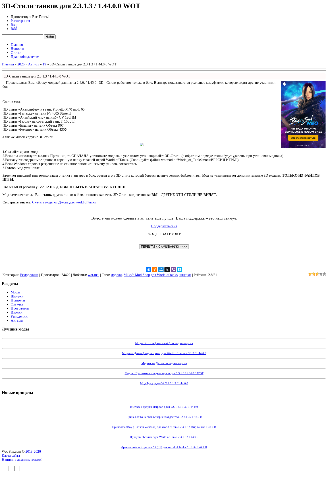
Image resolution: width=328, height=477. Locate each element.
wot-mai (93, 275)
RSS (14, 29)
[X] (167, 269)
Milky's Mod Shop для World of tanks (151, 275)
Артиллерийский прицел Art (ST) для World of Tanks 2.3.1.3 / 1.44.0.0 (164, 447)
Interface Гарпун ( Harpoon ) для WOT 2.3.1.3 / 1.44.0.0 (164, 406)
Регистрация (20, 21)
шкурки (185, 275)
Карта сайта (11, 455)
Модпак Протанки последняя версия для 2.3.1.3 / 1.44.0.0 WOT (164, 373)
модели (116, 275)
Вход (14, 25)
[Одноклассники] (154, 269)
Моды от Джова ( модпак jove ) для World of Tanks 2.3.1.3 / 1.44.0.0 (164, 353)
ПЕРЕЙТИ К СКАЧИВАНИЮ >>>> (164, 246)
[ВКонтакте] (148, 269)
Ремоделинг (29, 275)
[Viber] (173, 269)
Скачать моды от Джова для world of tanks (64, 202)
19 (44, 64)
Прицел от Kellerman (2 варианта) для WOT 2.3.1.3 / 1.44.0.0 (164, 416)
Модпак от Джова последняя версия (164, 363)
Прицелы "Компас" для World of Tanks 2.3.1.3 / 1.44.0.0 (164, 437)
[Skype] (179, 269)
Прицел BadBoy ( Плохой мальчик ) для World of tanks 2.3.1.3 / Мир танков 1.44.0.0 (164, 427)
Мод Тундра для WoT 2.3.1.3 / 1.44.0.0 (164, 383)
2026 (21, 64)
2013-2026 (33, 451)
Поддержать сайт (164, 226)
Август (33, 64)
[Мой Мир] (161, 269)
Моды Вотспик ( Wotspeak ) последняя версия (164, 343)
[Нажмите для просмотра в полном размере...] (141, 145)
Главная (8, 64)
